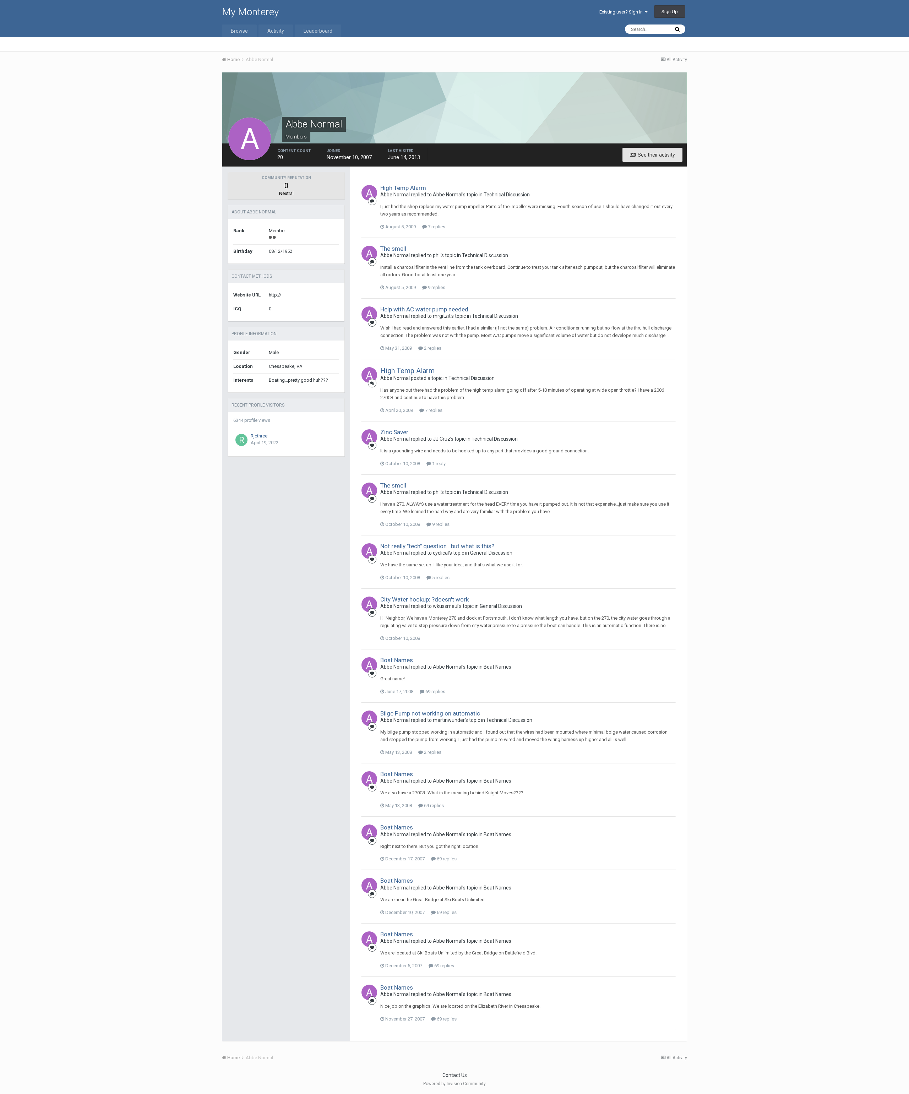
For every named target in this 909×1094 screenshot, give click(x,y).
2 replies (432, 348)
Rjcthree (259, 436)
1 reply (438, 463)
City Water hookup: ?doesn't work (424, 599)
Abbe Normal (395, 194)
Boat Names (396, 660)
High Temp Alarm (403, 187)
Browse (239, 31)
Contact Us (454, 1075)
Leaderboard (318, 31)
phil (437, 255)
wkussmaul (445, 606)
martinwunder (449, 720)
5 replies (440, 577)
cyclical (441, 553)
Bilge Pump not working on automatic (430, 713)
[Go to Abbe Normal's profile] (369, 193)
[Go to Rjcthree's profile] (241, 440)
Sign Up (670, 11)
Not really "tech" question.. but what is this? (437, 546)
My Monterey (250, 12)
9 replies (436, 287)
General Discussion (491, 553)
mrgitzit (442, 316)
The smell (393, 248)
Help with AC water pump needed (424, 309)
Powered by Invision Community (454, 1083)
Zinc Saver (394, 432)
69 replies (434, 691)
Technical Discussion (507, 194)
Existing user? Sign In (622, 12)
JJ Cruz (441, 439)
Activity (275, 31)
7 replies (436, 226)
